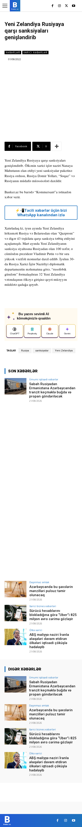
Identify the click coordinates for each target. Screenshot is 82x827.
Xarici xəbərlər (35, 52)
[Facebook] (52, 6)
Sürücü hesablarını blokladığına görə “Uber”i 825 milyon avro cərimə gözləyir (53, 615)
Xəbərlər (13, 52)
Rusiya (25, 350)
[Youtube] (73, 6)
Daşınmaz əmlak (39, 582)
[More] (57, 146)
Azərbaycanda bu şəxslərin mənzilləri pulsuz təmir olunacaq (51, 591)
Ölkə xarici (35, 630)
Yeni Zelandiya (64, 350)
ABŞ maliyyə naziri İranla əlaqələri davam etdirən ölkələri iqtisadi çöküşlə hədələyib (49, 641)
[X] (66, 6)
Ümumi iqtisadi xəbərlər (43, 379)
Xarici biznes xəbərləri (42, 606)
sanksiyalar (42, 350)
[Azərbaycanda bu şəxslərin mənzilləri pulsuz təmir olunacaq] (15, 589)
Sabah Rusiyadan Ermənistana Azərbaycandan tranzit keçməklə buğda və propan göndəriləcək (52, 390)
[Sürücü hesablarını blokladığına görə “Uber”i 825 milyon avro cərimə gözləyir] (15, 613)
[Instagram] (59, 6)
